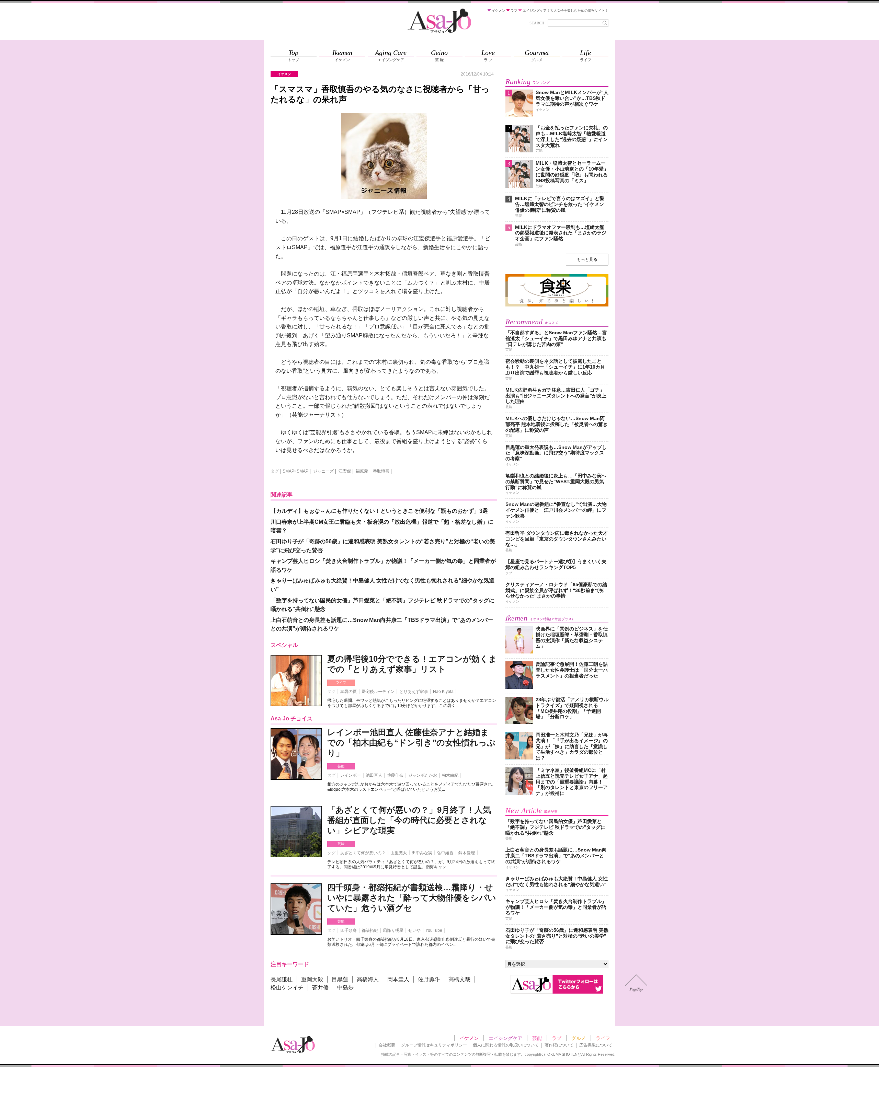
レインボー (350, 775)
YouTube (433, 930)
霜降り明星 (393, 930)
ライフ (341, 682)
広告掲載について (595, 1045)
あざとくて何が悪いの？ (363, 852)
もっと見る (587, 259)
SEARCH (536, 23)
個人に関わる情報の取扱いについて (506, 1045)
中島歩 (345, 987)
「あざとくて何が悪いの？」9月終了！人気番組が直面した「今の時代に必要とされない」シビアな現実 (409, 820)
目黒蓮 (340, 979)
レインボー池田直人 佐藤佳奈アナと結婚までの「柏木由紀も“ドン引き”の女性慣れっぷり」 (411, 742)
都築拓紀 (370, 930)
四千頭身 (348, 930)
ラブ (556, 1038)
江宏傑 (345, 471)
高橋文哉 (459, 979)
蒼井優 (320, 987)
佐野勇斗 (429, 979)
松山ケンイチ (287, 987)
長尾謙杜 (282, 979)
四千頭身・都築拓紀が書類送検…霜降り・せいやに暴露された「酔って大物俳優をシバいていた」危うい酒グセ (411, 898)
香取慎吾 (381, 471)
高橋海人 (368, 979)
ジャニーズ (323, 471)
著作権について (559, 1045)
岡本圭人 (398, 979)
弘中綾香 (445, 852)
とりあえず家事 (413, 691)
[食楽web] (556, 305)
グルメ (578, 1038)
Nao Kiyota (443, 691)
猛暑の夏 (348, 691)
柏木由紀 (450, 775)
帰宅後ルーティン (378, 691)
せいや (414, 930)
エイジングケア (505, 1038)
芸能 (341, 766)
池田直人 (374, 775)
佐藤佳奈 (395, 775)
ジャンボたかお (422, 775)
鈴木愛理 (466, 852)
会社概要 (387, 1045)
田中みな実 (422, 852)
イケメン (469, 1038)
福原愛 (362, 471)
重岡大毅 (312, 979)
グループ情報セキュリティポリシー (434, 1045)
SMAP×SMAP (295, 471)
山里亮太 (398, 852)
